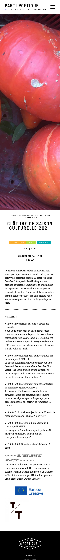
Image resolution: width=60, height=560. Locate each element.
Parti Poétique (26, 7)
